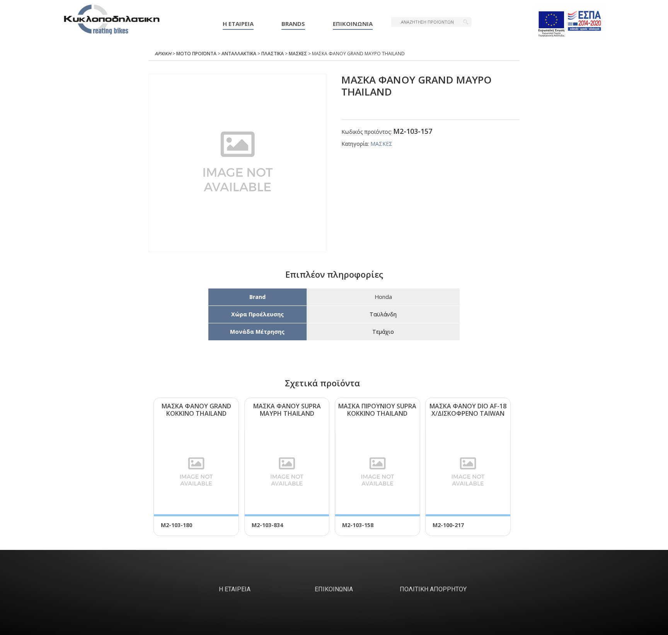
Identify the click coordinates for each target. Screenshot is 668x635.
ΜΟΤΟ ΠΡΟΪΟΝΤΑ (196, 53)
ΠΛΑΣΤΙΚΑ (272, 53)
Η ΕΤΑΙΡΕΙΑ (238, 23)
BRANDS (293, 23)
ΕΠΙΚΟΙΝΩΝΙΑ (353, 23)
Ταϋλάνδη (383, 314)
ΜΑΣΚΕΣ (298, 53)
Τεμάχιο (383, 331)
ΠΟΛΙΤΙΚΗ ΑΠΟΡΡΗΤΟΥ (433, 589)
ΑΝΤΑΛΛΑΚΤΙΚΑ (239, 53)
